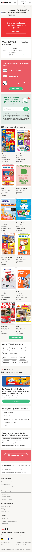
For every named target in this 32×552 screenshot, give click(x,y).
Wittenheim (23, 362)
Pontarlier (6, 362)
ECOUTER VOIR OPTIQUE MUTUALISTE (16, 419)
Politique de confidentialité (23, 542)
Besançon (6, 349)
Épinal (5, 353)
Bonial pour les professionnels (9, 521)
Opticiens (22, 470)
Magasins (14, 470)
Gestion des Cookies (22, 545)
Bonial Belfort (6, 470)
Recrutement (4, 523)
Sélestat (22, 358)
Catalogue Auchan (6, 506)
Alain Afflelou (8, 412)
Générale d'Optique (10, 422)
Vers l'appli (16, 31)
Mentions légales (5, 542)
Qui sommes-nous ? (6, 482)
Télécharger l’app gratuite (8, 487)
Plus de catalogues (16, 337)
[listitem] (8, 145)
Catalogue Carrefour (6, 499)
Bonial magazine (5, 484)
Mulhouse (15, 349)
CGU (2, 545)
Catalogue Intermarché (7, 509)
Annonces (26, 6)
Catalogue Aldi (5, 511)
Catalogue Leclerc (6, 496)
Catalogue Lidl (5, 494)
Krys (5, 425)
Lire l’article (16, 401)
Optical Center (8, 416)
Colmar (23, 349)
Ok (26, 109)
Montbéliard (13, 353)
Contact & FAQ (5, 518)
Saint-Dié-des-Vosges (10, 358)
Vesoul (14, 362)
